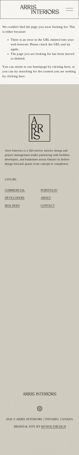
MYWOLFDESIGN (53, 426)
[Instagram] (39, 408)
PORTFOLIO (49, 190)
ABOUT (46, 197)
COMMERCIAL (15, 190)
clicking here (61, 66)
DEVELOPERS (15, 197)
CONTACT (48, 205)
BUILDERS (12, 205)
